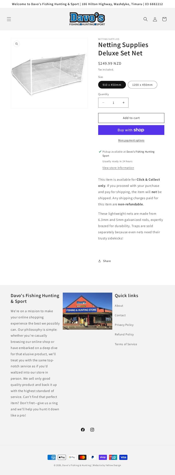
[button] (9, 19)
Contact (120, 315)
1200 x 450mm (142, 85)
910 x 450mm (112, 85)
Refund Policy (124, 334)
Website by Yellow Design (107, 465)
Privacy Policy (124, 325)
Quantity (103, 94)
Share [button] (107, 261)
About (119, 306)
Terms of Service (126, 344)
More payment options (131, 140)
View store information (118, 168)
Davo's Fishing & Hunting (76, 465)
